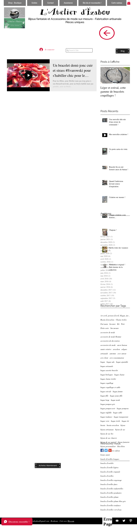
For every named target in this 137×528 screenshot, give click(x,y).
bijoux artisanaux (107, 429)
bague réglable (106, 412)
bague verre (104, 421)
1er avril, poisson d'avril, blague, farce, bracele (115, 315)
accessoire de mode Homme (110, 336)
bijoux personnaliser (108, 446)
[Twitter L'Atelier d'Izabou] (106, 450)
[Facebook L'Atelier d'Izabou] (102, 450)
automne (113, 353)
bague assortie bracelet (109, 370)
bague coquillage (106, 383)
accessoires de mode (108, 345)
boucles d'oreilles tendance (110, 505)
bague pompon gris (107, 404)
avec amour (122, 353)
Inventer (112, 324)
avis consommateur (117, 357)
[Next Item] (125, 75)
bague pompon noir (107, 408)
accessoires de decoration (110, 341)
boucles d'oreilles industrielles (111, 488)
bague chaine (119, 374)
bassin (102, 425)
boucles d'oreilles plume (109, 497)
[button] (128, 3)
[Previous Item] (105, 75)
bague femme (118, 391)
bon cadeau (115, 450)
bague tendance (106, 417)
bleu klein (121, 446)
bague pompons (123, 408)
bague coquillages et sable (110, 387)
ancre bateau (122, 345)
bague (102, 362)
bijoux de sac (120, 429)
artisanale (104, 353)
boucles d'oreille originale (110, 471)
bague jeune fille (116, 395)
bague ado (111, 362)
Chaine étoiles (121, 319)
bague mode (115, 400)
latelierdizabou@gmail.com (38, 521)
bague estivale (105, 391)
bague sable (117, 412)
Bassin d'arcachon (107, 319)
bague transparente (121, 417)
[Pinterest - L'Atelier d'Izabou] (130, 520)
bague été (125, 421)
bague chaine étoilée (108, 379)
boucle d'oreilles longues (109, 459)
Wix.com (71, 521)
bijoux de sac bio (106, 433)
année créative (105, 349)
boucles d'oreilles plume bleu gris (113, 501)
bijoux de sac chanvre (108, 438)
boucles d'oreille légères (109, 467)
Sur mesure (114, 328)
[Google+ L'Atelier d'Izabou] (110, 450)
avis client (104, 357)
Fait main (104, 324)
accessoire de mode (107, 332)
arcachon (116, 349)
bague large (104, 400)
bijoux (123, 425)
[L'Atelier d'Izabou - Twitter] (123, 520)
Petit (123, 324)
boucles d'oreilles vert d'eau (110, 509)
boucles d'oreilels (106, 463)
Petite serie (104, 328)
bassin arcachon (113, 425)
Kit (118, 324)
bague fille (104, 395)
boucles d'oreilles (106, 476)
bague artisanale (106, 366)
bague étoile (115, 421)
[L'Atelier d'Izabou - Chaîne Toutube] (117, 520)
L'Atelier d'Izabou (75, 11)
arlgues (124, 349)
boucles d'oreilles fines (108, 484)
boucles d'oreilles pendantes (110, 493)
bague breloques (106, 374)
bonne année (105, 454)
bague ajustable (122, 362)
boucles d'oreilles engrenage (111, 480)
